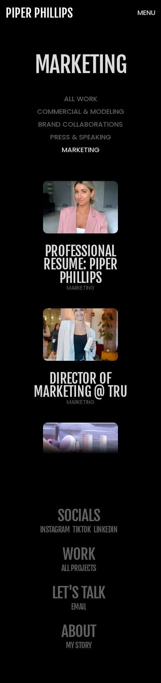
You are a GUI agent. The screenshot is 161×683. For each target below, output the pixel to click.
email (78, 606)
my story (79, 645)
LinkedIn (105, 529)
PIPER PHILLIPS (39, 13)
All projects (78, 568)
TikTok (82, 529)
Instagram (55, 529)
